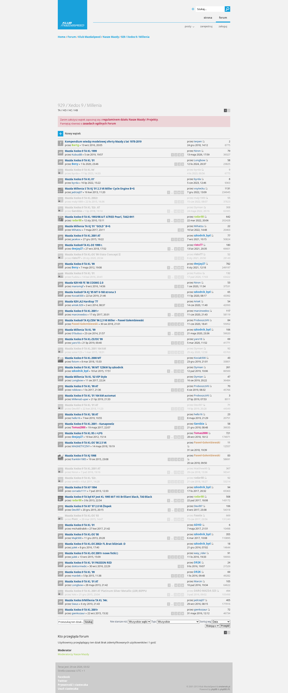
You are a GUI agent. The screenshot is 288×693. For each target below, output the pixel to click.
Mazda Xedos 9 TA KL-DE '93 (82, 515)
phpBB (214, 689)
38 (175, 267)
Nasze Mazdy (111, 37)
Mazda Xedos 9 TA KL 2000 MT (83, 358)
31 (175, 220)
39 (179, 267)
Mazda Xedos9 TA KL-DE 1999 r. (84, 245)
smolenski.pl (224, 686)
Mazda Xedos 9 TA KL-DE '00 (82, 534)
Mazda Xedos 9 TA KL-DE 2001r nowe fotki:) (91, 553)
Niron (197, 151)
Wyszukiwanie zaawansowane (193, 9)
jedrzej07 (77, 192)
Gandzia (77, 211)
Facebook (64, 677)
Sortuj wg (206, 621)
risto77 (198, 245)
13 (179, 371)
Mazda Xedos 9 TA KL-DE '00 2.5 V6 (85, 442)
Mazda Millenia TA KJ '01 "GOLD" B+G (87, 226)
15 (179, 211)
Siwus (75, 604)
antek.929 (77, 305)
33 (182, 220)
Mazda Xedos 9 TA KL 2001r (81, 609)
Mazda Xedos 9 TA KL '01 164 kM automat (90, 395)
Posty (188, 26)
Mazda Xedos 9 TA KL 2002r (81, 198)
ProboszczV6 (201, 320)
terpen (198, 141)
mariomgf (77, 286)
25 (179, 500)
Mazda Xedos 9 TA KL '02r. (80, 478)
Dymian (198, 207)
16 (182, 211)
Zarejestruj (206, 26)
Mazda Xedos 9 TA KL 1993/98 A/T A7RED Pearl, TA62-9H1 (99, 217)
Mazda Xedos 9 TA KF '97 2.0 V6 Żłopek (88, 506)
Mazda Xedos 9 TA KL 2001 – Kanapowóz (89, 424)
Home (61, 37)
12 (175, 371)
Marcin (198, 581)
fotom (75, 361)
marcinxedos (79, 314)
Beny (75, 164)
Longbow (199, 160)
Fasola (198, 515)
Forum (72, 37)
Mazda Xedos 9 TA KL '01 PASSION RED (88, 562)
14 (175, 211)
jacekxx (76, 239)
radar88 (77, 220)
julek (74, 547)
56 (179, 192)
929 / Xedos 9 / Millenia (135, 37)
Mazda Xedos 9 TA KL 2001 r (82, 311)
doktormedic (79, 566)
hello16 (76, 418)
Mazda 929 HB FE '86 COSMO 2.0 (84, 282)
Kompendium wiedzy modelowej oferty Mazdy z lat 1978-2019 (103, 141)
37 (182, 437)
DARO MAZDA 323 (205, 590)
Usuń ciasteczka (68, 688)
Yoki (74, 594)
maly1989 (77, 201)
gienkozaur (78, 613)
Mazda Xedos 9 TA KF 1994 (81, 487)
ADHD (198, 525)
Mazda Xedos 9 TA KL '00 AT (81, 414)
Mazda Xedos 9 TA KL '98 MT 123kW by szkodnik (94, 367)
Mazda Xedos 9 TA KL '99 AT (81, 386)
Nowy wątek (73, 133)
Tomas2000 (78, 427)
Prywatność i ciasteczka (73, 685)
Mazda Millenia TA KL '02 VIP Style (86, 377)
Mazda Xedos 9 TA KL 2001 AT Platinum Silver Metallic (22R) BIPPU (106, 591)
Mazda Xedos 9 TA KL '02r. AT (82, 207)
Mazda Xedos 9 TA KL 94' (80, 170)
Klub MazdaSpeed (72, 14)
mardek (76, 575)
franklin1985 (79, 459)
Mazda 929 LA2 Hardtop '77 (81, 301)
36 (179, 437)
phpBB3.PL (225, 689)
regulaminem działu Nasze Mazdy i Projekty (130, 119)
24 (175, 500)
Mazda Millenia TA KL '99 (80, 330)
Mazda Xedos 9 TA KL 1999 (81, 151)
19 (182, 472)
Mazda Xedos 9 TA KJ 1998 (80, 455)
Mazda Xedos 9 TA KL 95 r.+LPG (83, 433)
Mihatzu (76, 230)
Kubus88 (77, 154)
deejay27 (77, 248)
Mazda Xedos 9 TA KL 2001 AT (83, 235)
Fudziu (76, 277)
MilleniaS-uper (80, 399)
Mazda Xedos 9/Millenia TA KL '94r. (86, 600)
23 (175, 594)
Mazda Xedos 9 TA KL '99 (80, 264)
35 (175, 437)
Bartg (75, 145)
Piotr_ (75, 519)
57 (182, 192)
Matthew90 (200, 468)
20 (179, 604)
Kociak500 (77, 295)
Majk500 (77, 538)
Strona (208, 17)
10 (182, 248)
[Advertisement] (144, 73)
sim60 (75, 481)
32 (179, 220)
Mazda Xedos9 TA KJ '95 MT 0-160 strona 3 (90, 292)
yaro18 (76, 342)
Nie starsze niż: (119, 621)
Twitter (62, 681)
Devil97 (76, 408)
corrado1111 (79, 491)
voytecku (199, 188)
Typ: (153, 621)
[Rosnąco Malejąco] (217, 625)
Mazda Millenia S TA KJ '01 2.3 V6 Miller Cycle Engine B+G (100, 188)
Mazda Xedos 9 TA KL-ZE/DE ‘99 (84, 339)
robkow (76, 389)
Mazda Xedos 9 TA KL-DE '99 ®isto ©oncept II (92, 254)
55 (175, 192)
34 (182, 519)
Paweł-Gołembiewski (85, 324)
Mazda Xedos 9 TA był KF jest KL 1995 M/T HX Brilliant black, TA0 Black (108, 497)
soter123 (77, 352)
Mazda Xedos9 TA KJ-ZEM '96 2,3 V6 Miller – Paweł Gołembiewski (104, 320)
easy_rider (200, 553)
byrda (75, 173)
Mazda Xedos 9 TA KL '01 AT (81, 405)
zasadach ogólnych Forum (99, 123)
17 (175, 472)
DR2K (197, 562)
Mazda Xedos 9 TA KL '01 (80, 160)
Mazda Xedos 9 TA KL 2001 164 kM (85, 348)
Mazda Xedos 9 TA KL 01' (80, 179)
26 (182, 500)
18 (179, 472)
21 (182, 604)
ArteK (197, 301)
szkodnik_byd (202, 235)
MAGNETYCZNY (81, 446)
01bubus (77, 333)
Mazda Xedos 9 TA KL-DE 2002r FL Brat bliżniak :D (95, 544)
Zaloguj (223, 26)
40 (182, 267)
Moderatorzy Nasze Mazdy (73, 654)
